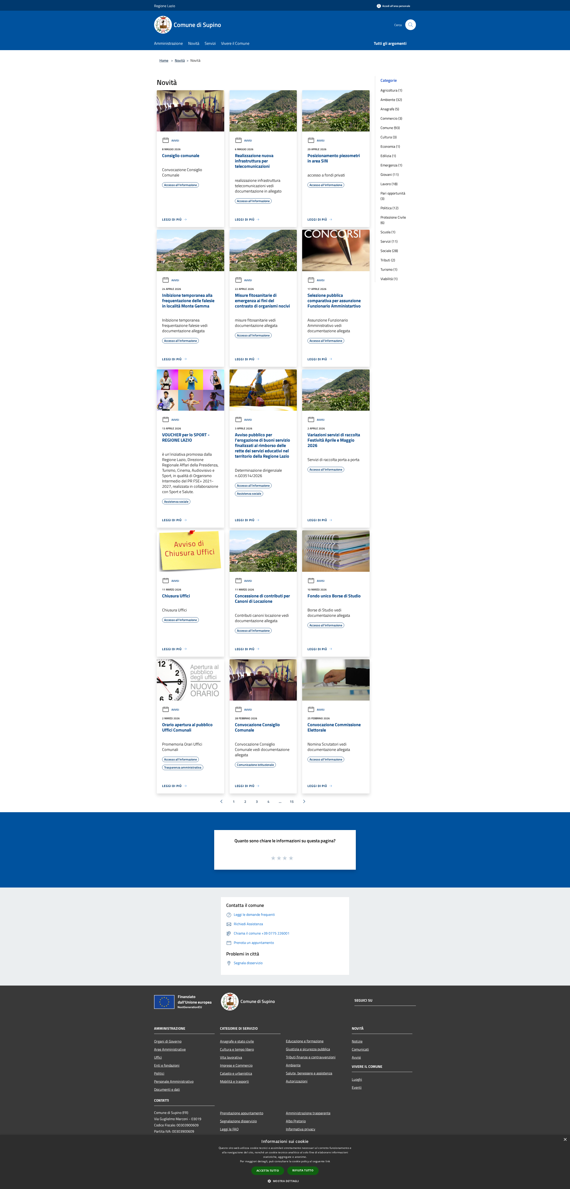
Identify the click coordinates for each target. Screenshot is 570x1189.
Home (163, 60)
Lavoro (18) (389, 184)
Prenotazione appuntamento (241, 1113)
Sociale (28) (389, 250)
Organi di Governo (167, 1041)
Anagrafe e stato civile (237, 1041)
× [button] (565, 1139)
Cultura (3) (389, 137)
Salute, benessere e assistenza (309, 1073)
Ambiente (293, 1065)
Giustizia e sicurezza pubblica (308, 1049)
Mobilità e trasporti (234, 1081)
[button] (285, 1181)
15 (292, 801)
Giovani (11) (390, 174)
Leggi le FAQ (229, 1129)
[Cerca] (410, 24)
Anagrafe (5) (390, 109)
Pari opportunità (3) (393, 196)
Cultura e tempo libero (237, 1049)
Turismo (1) (389, 269)
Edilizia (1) (388, 155)
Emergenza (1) (391, 165)
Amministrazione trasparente (308, 1113)
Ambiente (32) (391, 99)
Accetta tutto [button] (267, 1171)
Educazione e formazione (305, 1041)
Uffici (158, 1057)
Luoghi (357, 1079)
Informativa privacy (300, 1129)
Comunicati (360, 1049)
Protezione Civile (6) (393, 220)
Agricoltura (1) (391, 90)
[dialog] (285, 1162)
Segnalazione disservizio (238, 1121)
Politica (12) (389, 208)
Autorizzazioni (296, 1081)
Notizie (357, 1041)
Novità (180, 60)
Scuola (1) (388, 232)
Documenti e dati (167, 1089)
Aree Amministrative (170, 1049)
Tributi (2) (388, 260)
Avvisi (175, 140)
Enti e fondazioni (166, 1065)
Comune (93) (390, 127)
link (328, 1161)
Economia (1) (390, 146)
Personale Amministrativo (173, 1081)
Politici (159, 1073)
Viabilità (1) (389, 278)
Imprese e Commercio (236, 1065)
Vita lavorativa (231, 1057)
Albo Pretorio (296, 1121)
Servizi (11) (389, 241)
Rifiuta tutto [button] (303, 1170)
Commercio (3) (391, 118)
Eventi (357, 1087)
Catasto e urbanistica (236, 1073)
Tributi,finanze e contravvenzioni (311, 1057)
